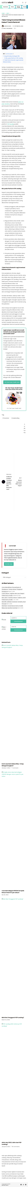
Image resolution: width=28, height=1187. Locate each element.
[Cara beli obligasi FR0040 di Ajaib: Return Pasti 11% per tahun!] (14, 829)
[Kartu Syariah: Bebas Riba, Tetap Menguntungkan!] (14, 702)
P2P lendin (10, 124)
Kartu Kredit (18, 7)
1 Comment (15, 768)
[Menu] (25, 2)
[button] (14, 618)
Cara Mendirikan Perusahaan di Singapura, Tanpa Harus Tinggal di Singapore (12, 589)
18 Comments (16, 1146)
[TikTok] (23, 1184)
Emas (12, 6)
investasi (6, 418)
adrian (7, 2)
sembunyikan (9, 53)
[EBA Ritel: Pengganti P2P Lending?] (14, 956)
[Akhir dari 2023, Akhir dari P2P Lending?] (14, 1081)
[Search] (22, 2)
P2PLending (9, 28)
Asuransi (5, 6)
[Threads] (25, 1184)
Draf (4, 28)
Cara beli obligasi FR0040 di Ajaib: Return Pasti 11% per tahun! (13, 891)
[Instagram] (21, 1184)
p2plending (15, 418)
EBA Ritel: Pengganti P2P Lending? (13, 1017)
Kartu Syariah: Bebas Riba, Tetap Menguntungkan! (13, 765)
